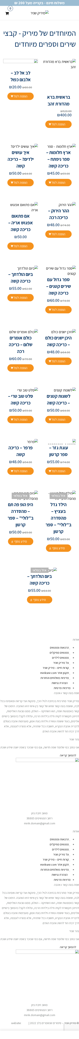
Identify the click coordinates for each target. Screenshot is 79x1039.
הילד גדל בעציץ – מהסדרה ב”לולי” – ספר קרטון (58, 518)
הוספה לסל (58, 124)
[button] (7, 12)
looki (25, 1023)
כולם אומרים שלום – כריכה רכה (20, 344)
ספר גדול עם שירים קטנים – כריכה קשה (58, 286)
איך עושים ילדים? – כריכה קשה (21, 159)
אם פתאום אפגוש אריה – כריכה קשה (20, 222)
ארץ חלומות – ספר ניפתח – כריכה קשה (58, 159)
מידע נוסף (58, 548)
